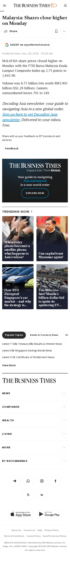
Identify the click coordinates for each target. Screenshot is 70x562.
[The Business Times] (31, 5)
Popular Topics (14, 334)
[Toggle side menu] (4, 5)
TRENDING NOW (15, 211)
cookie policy (34, 536)
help (39, 530)
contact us (29, 530)
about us (16, 530)
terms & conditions (14, 536)
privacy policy (52, 530)
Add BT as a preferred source (30, 45)
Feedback (11, 148)
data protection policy (54, 536)
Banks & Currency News (44, 334)
